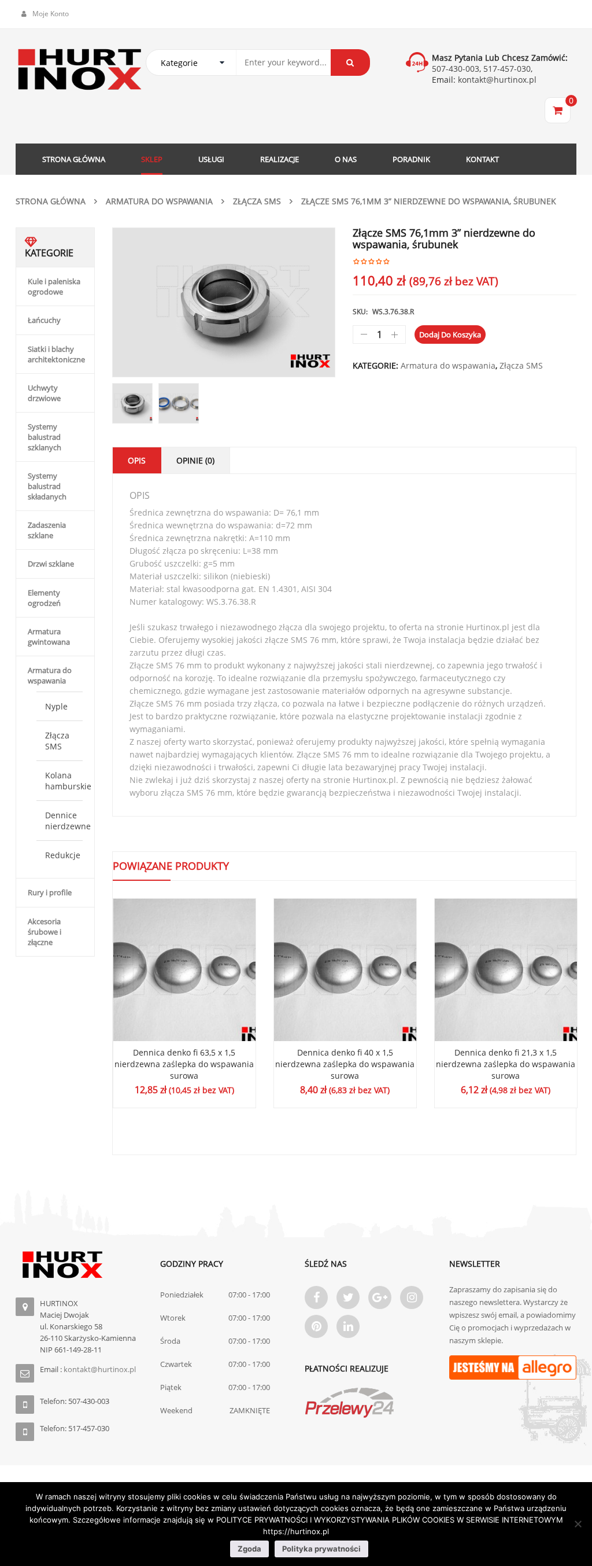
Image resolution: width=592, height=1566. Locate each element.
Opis (137, 460)
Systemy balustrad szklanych (44, 437)
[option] (224, 302)
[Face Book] (316, 1297)
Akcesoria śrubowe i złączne (44, 931)
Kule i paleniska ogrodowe (54, 286)
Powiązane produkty (171, 866)
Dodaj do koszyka (450, 334)
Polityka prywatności (321, 1548)
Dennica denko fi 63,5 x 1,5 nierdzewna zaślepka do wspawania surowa (184, 1064)
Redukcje (62, 855)
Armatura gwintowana (49, 636)
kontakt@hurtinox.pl (496, 79)
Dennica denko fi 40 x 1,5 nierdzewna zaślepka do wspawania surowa (345, 1064)
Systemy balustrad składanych (47, 486)
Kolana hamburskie (68, 781)
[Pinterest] (316, 1326)
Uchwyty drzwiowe (44, 393)
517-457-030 (507, 68)
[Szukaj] (350, 62)
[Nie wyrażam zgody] (577, 1524)
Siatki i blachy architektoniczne (56, 354)
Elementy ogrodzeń (44, 597)
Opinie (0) (195, 460)
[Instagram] (411, 1297)
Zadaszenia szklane (47, 530)
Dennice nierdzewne (68, 821)
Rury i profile (50, 892)
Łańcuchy (44, 320)
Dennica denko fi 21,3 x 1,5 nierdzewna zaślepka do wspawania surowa (505, 1064)
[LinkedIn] (348, 1326)
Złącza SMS (257, 201)
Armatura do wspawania (159, 201)
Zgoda (249, 1548)
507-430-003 (455, 68)
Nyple (56, 706)
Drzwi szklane (51, 563)
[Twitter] (348, 1297)
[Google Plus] (379, 1297)
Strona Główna (51, 201)
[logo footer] (79, 1265)
